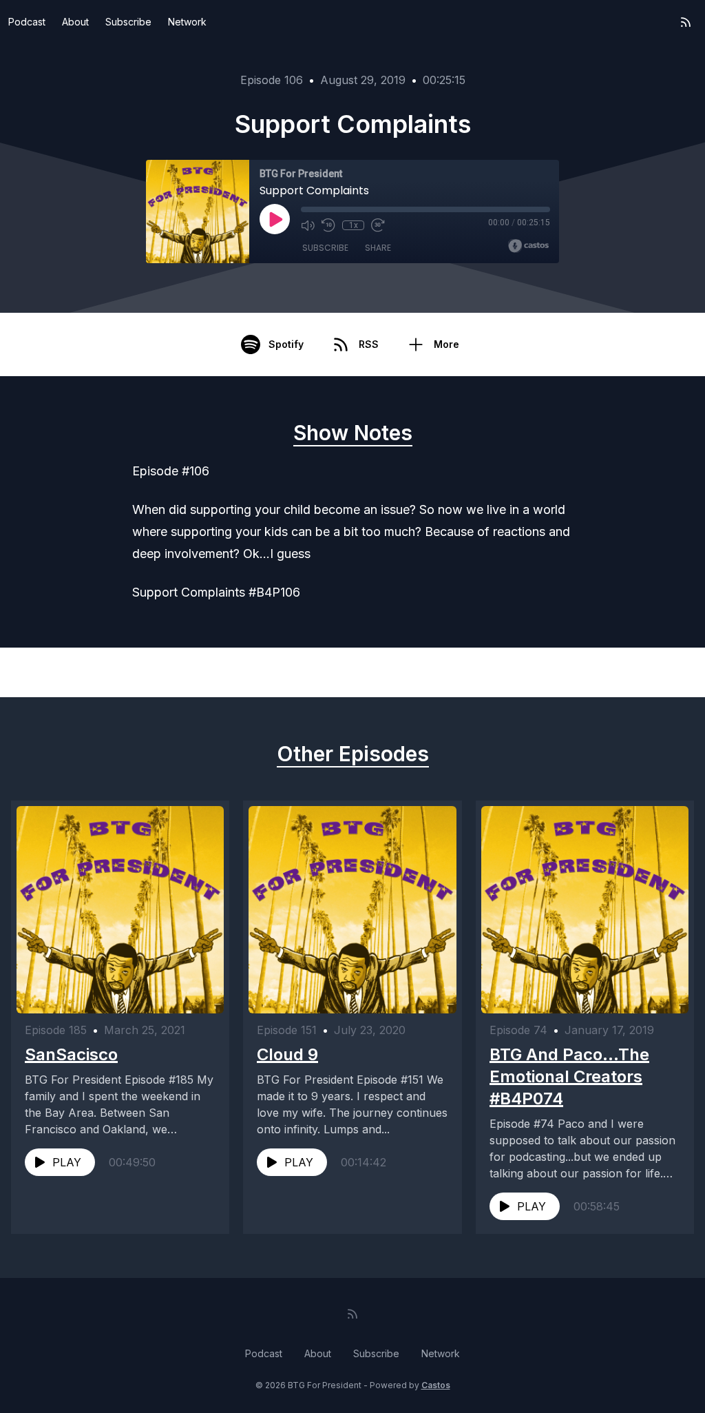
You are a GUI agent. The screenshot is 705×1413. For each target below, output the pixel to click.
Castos (435, 1385)
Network (187, 22)
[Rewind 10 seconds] (328, 225)
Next (626, 672)
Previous (89, 672)
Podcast (26, 22)
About (75, 22)
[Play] (275, 219)
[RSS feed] (685, 22)
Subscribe (128, 22)
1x (353, 225)
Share (378, 248)
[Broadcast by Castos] (528, 246)
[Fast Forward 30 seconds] (378, 225)
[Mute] (308, 225)
